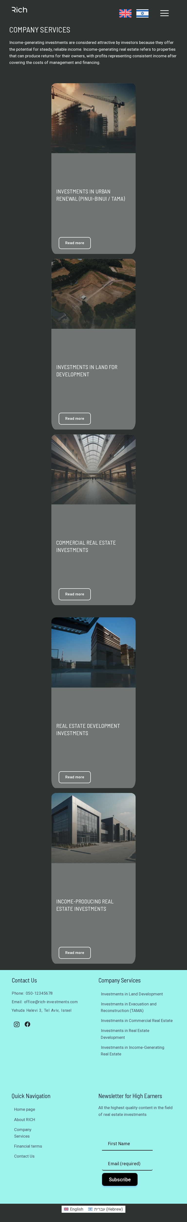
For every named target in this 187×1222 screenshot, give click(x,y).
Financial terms (28, 1146)
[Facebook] (27, 1024)
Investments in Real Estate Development (125, 1034)
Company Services (22, 1133)
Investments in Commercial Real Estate (137, 1020)
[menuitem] (125, 13)
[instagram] (16, 1024)
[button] (165, 13)
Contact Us (24, 1156)
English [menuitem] (76, 1209)
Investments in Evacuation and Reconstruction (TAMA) (129, 1007)
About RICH (24, 1119)
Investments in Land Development (132, 994)
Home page (24, 1109)
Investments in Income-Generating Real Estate (132, 1050)
